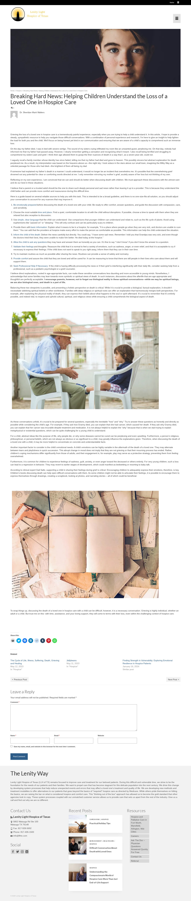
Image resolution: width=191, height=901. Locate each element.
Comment (14, 702)
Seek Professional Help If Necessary (30, 266)
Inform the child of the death (26, 234)
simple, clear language (28, 220)
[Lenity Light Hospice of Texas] (37, 14)
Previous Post (20, 679)
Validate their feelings (23, 246)
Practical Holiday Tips (100, 823)
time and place (45, 212)
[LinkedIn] (27, 851)
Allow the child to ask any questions (30, 242)
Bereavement (96, 841)
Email (57, 735)
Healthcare (108, 841)
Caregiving (95, 819)
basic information (39, 227)
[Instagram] (22, 851)
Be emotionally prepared (25, 205)
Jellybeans (72, 660)
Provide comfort (20, 258)
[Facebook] (13, 851)
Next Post (172, 679)
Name (13, 735)
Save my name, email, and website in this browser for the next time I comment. (45, 746)
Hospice (105, 819)
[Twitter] (18, 851)
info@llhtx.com (20, 836)
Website (101, 735)
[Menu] (177, 18)
